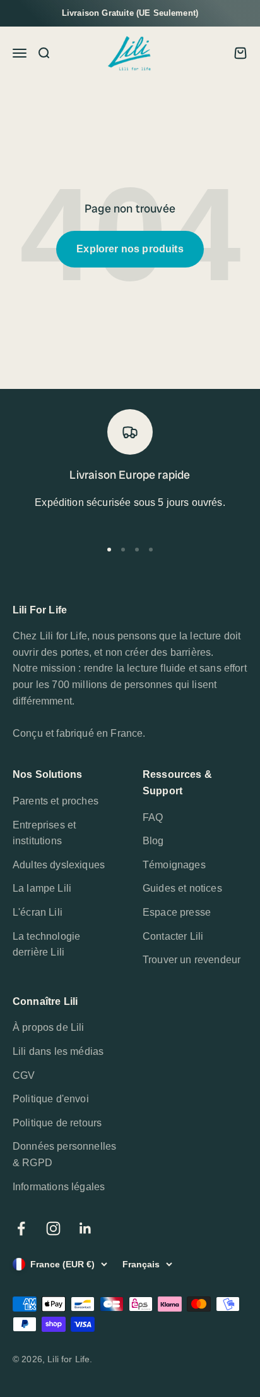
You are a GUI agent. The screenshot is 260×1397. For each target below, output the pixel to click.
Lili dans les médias (58, 1051)
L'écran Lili (37, 912)
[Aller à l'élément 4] (151, 549)
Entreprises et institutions (44, 833)
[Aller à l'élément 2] (123, 549)
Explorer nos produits (129, 248)
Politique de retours (57, 1122)
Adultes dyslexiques (59, 864)
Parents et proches (55, 801)
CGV (24, 1075)
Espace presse (177, 912)
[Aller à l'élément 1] (109, 549)
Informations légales (59, 1186)
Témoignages (174, 864)
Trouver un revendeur (191, 959)
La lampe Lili (42, 888)
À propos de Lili (49, 1027)
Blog (153, 840)
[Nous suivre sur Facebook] (21, 1228)
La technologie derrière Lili (46, 944)
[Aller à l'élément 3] (137, 549)
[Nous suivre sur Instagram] (53, 1228)
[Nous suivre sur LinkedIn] (85, 1228)
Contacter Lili (173, 936)
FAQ (153, 817)
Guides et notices (182, 888)
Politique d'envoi (51, 1098)
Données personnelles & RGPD (64, 1154)
